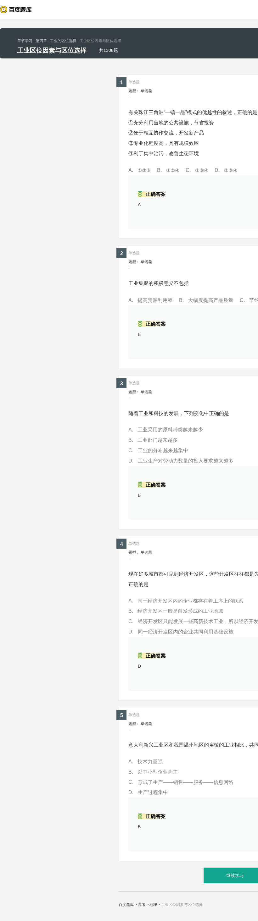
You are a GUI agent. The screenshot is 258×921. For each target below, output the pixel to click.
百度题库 (126, 904)
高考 (141, 904)
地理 (153, 904)
